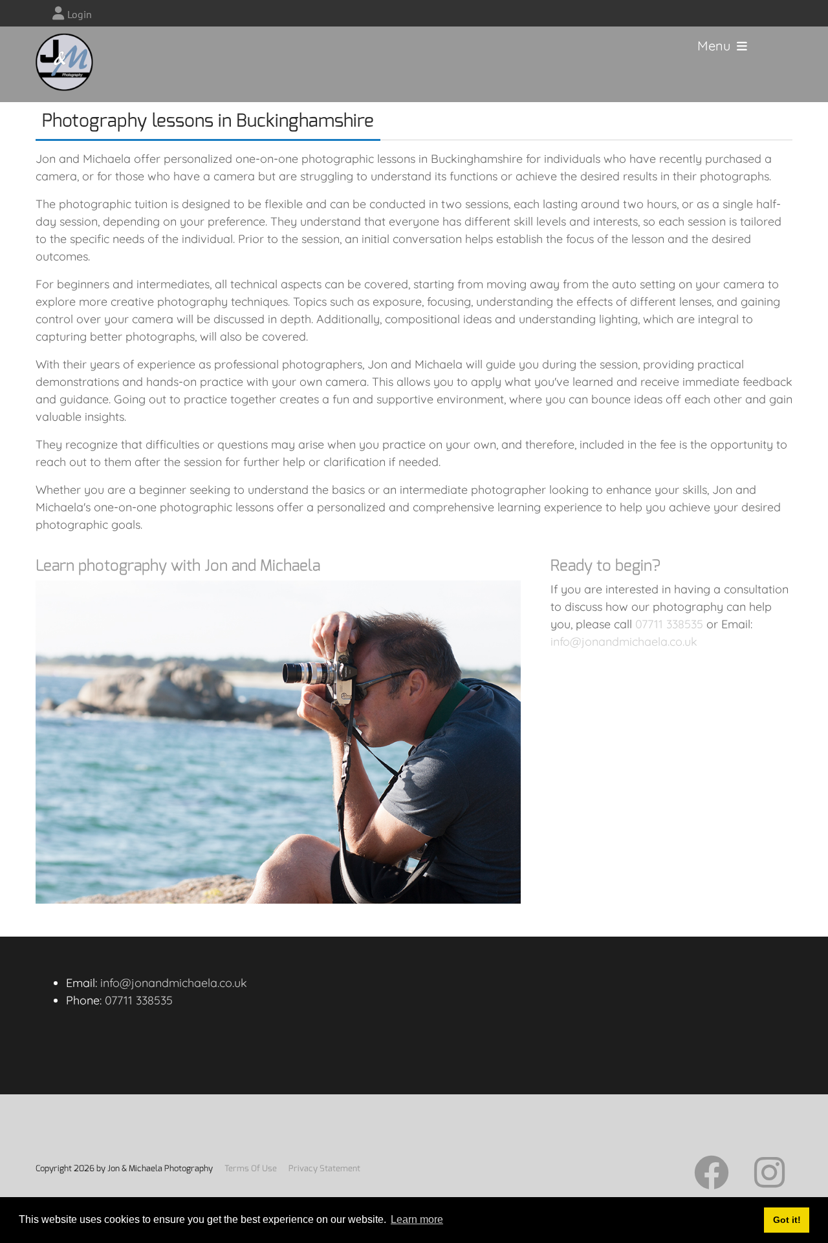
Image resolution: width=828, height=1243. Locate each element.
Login (79, 14)
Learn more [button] (417, 1219)
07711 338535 (669, 624)
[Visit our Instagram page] (769, 1181)
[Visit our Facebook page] (711, 1181)
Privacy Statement (324, 1168)
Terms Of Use (250, 1168)
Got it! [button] (787, 1220)
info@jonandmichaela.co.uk (623, 641)
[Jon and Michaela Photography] (52, 46)
